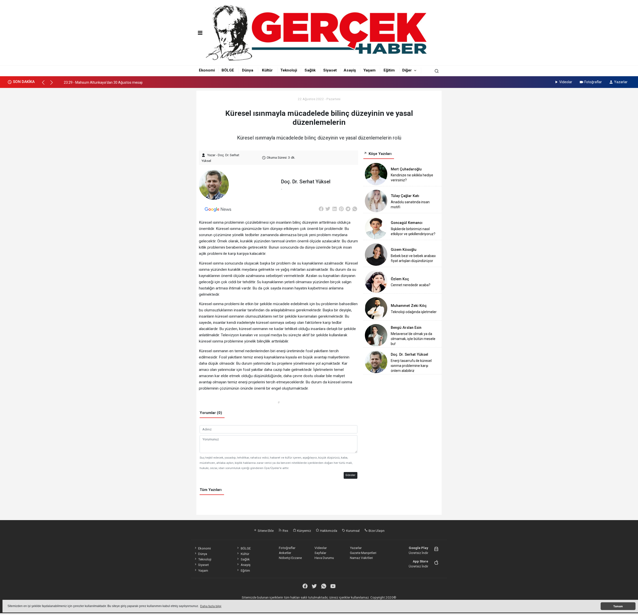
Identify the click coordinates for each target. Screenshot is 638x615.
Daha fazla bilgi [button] (210, 606)
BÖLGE (228, 70)
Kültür (267, 70)
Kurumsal (352, 531)
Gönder (350, 475)
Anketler (285, 553)
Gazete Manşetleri (363, 553)
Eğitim (389, 70)
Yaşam (369, 70)
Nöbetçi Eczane (290, 558)
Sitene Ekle (265, 531)
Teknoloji (288, 70)
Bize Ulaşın (376, 531)
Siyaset (330, 70)
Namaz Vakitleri (361, 558)
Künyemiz (303, 531)
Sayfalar (320, 553)
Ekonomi (207, 70)
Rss (285, 531)
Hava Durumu (324, 558)
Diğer (407, 70)
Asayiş (350, 70)
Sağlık (310, 70)
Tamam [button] (618, 606)
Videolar (565, 82)
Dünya (247, 70)
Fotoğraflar (593, 82)
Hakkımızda (328, 531)
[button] (45, 84)
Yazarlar (621, 82)
